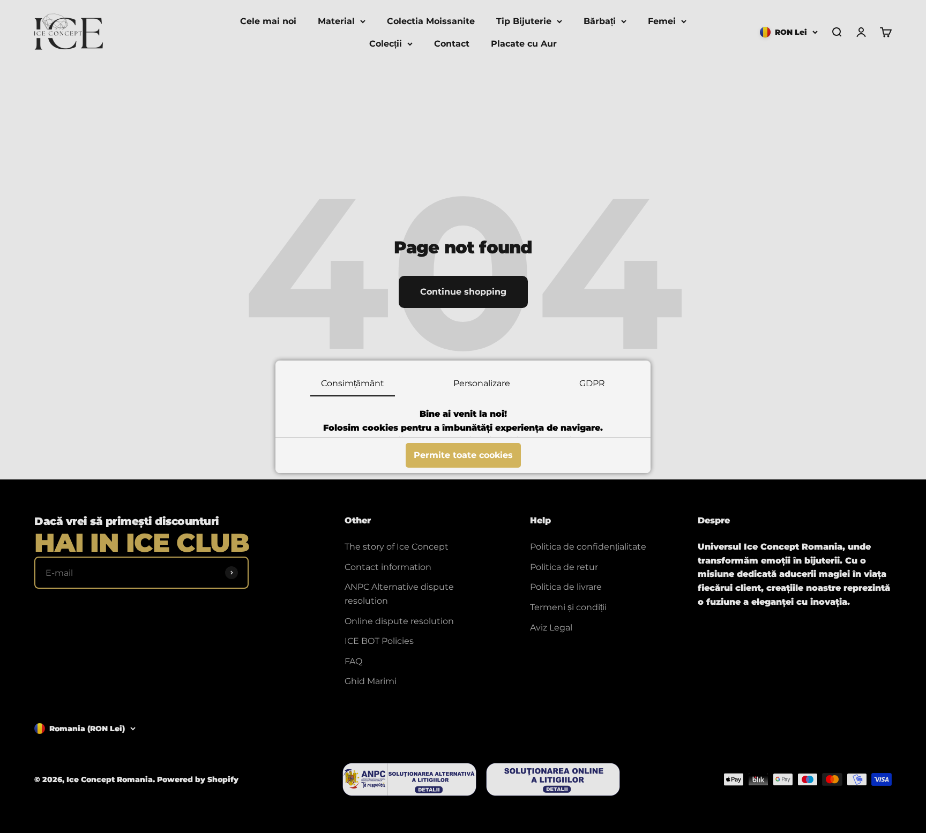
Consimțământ (352, 383)
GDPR (592, 383)
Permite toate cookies (463, 455)
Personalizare (481, 383)
